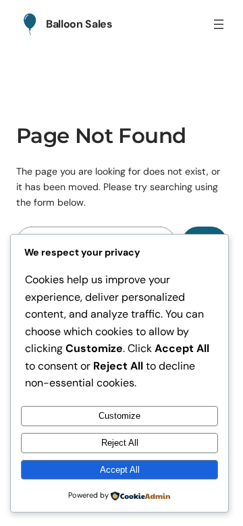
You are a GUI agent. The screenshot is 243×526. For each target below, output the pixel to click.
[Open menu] (219, 24)
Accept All (120, 470)
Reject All (119, 443)
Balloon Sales (79, 24)
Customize (119, 416)
